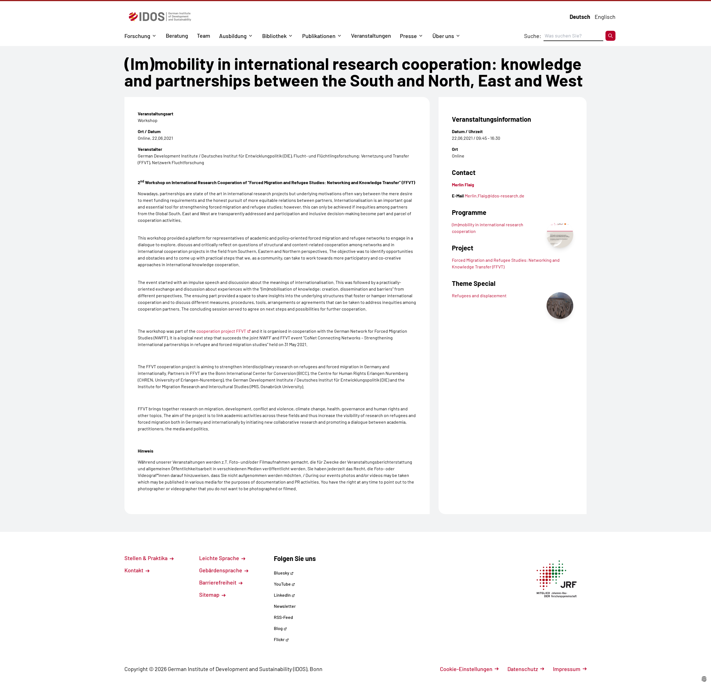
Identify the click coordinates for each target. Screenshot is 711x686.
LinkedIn (283, 595)
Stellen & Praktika (146, 558)
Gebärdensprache (221, 570)
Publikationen (319, 35)
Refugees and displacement (479, 295)
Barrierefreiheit (218, 582)
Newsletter (285, 606)
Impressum (566, 668)
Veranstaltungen (371, 35)
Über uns (443, 35)
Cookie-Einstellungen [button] (466, 668)
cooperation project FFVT (221, 331)
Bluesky (282, 572)
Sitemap (210, 594)
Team (203, 35)
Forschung (137, 35)
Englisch (605, 16)
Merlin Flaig (463, 184)
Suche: (532, 35)
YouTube (283, 583)
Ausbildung (233, 35)
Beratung (177, 35)
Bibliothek (274, 35)
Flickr (280, 639)
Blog (279, 628)
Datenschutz (522, 668)
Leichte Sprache (219, 558)
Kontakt (134, 570)
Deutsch (580, 16)
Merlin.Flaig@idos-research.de (494, 195)
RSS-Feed (283, 617)
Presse (408, 35)
